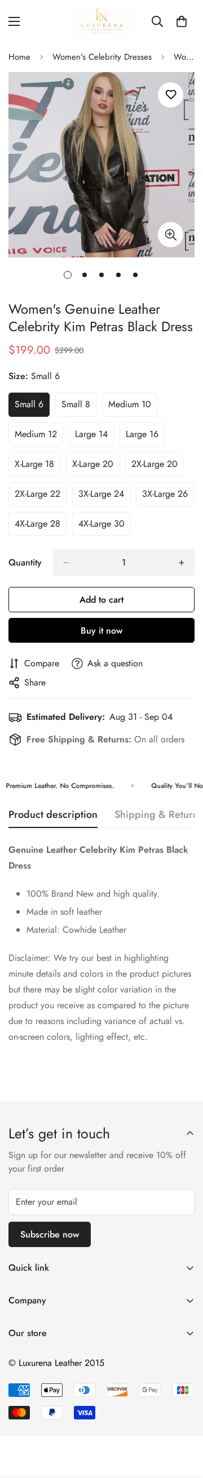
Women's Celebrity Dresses (102, 57)
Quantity (25, 562)
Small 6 (32, 407)
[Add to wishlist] (170, 95)
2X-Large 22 (41, 496)
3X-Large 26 (168, 496)
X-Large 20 (96, 467)
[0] (182, 21)
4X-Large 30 (104, 526)
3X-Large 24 (104, 496)
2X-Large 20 (157, 467)
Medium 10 (132, 407)
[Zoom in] (170, 234)
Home (19, 57)
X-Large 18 (37, 467)
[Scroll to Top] (182, 1418)
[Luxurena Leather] (101, 21)
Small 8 (78, 407)
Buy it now (101, 630)
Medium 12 (39, 437)
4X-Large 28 (41, 526)
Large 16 (145, 437)
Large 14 (94, 437)
